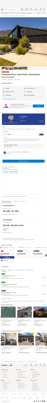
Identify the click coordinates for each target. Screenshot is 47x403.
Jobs (4, 380)
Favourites (36, 365)
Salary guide (5, 388)
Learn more (22, 361)
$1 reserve (5, 375)
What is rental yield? (7, 232)
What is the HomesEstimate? (9, 214)
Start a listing (26, 365)
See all (43, 131)
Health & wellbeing (21, 386)
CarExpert (27, 393)
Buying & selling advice (36, 374)
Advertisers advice (6, 386)
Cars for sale (34, 371)
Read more (5, 142)
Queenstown (12, 15)
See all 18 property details (9, 99)
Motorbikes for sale (35, 373)
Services (19, 380)
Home (2, 15)
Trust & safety (34, 385)
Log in (44, 9)
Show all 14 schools (5, 298)
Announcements (35, 383)
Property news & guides (22, 371)
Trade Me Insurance (4, 393)
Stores (4, 373)
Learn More (9, 153)
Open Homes (20, 374)
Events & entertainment (22, 385)
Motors (33, 369)
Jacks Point (17, 15)
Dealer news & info (35, 375)
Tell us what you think (32, 361)
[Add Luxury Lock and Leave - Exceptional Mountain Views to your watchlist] (32, 334)
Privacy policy (24, 398)
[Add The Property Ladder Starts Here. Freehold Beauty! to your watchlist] (15, 334)
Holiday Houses (35, 393)
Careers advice (5, 383)
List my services (20, 388)
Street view (5, 171)
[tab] (5, 167)
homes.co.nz (13, 393)
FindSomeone (43, 393)
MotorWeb (21, 393)
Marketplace (5, 369)
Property (6, 15)
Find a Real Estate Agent (22, 377)
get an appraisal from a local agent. (26, 239)
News (16, 397)
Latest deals (5, 371)
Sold (19, 13)
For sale (11, 13)
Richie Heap (5, 260)
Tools (43, 13)
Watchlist (31, 365)
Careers (12, 397)
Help (33, 382)
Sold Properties (20, 373)
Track (39, 106)
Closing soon (5, 374)
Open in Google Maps (13, 171)
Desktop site (2, 398)
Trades (19, 382)
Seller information (35, 388)
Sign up (40, 9)
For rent (15, 13)
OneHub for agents (21, 375)
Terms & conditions (30, 398)
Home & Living (5, 377)
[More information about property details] (11, 83)
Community (34, 380)
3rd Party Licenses (35, 386)
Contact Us (43, 398)
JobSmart (4, 385)
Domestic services (21, 383)
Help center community (36, 389)
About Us (8, 398)
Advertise (20, 397)
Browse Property (4, 13)
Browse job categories (7, 382)
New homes (23, 13)
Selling (38, 13)
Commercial (29, 13)
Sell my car (34, 377)
